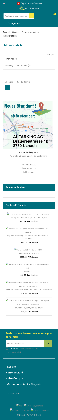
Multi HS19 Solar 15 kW (29, 253)
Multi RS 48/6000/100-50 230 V (29, 308)
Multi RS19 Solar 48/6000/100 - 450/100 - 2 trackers (29, 290)
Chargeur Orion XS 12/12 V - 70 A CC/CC (29, 218)
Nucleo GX (29, 272)
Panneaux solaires (15, 187)
